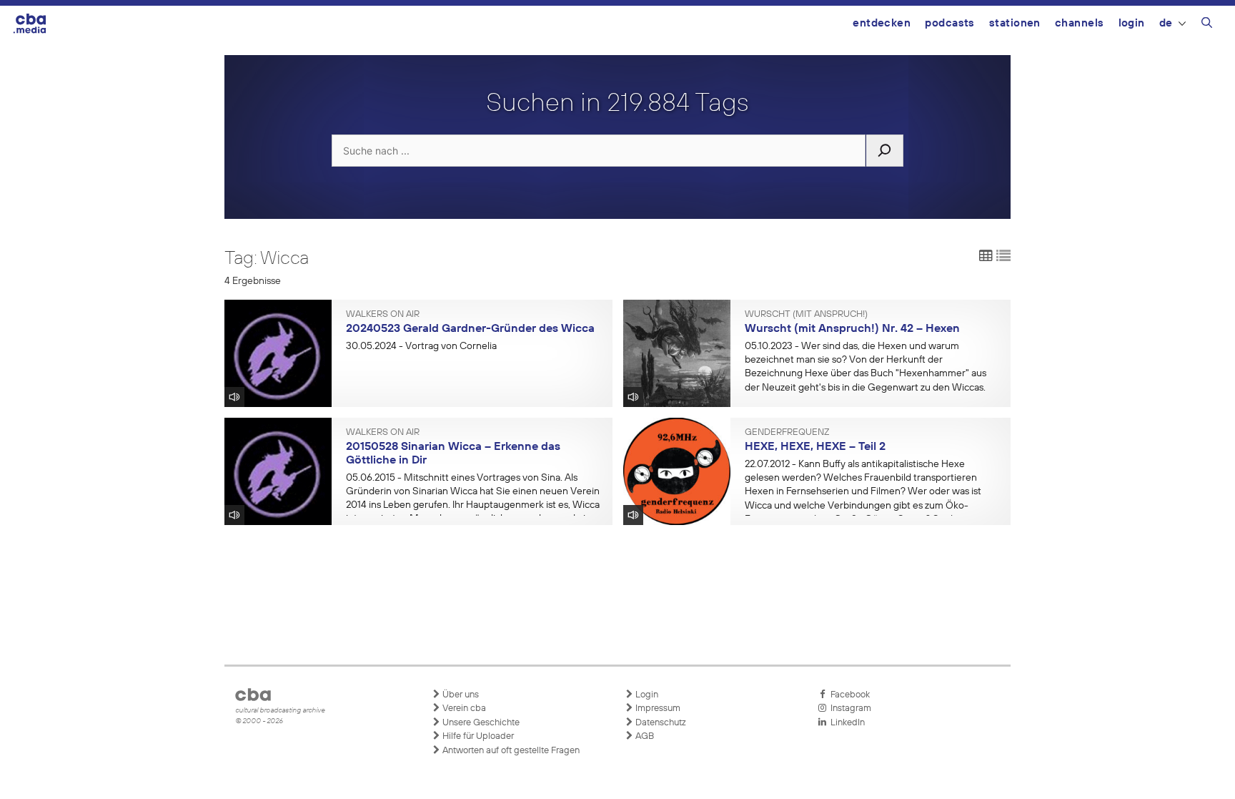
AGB (643, 736)
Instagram (848, 708)
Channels (1079, 23)
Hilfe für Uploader (477, 736)
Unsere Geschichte (480, 722)
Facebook (848, 695)
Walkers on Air (383, 314)
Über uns (459, 695)
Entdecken (882, 23)
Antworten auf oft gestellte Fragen (510, 750)
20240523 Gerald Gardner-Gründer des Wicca (470, 329)
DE (1166, 23)
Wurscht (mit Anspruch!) (806, 314)
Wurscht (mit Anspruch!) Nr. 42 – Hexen (852, 329)
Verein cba (463, 708)
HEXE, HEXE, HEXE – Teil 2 (815, 447)
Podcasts (950, 23)
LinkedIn (845, 722)
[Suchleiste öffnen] (1207, 25)
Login (1132, 23)
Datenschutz (659, 722)
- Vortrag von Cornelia (421, 346)
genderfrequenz (787, 432)
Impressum (656, 708)
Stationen (1015, 23)
